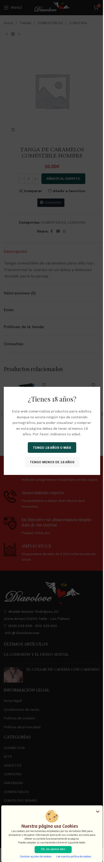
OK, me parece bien (53, 849)
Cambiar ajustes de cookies (36, 856)
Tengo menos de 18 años (52, 462)
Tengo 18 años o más (52, 448)
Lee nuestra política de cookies (73, 856)
